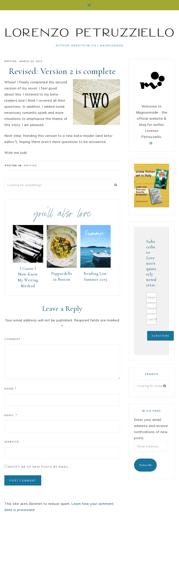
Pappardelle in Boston (61, 276)
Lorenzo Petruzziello (89, 32)
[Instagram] (151, 143)
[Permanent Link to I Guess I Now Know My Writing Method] (28, 261)
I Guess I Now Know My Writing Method (28, 277)
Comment (12, 339)
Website (11, 441)
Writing (10, 61)
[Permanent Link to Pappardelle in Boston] (62, 266)
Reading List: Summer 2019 (95, 276)
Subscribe (145, 465)
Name (10, 388)
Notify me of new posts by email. (39, 466)
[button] (89, 5)
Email (10, 415)
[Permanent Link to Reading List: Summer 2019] (95, 266)
